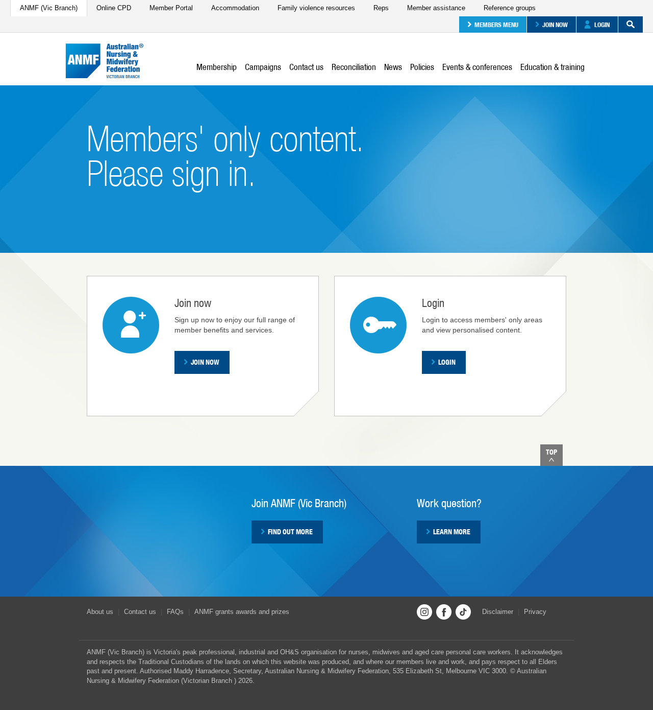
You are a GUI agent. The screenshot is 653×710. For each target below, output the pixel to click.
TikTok (463, 612)
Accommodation (235, 8)
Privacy (535, 612)
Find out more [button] (290, 532)
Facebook (443, 612)
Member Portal (171, 8)
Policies (422, 67)
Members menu (496, 24)
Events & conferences (477, 67)
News (393, 67)
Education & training (552, 67)
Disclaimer (497, 612)
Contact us (306, 67)
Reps (381, 8)
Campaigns (263, 67)
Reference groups (510, 8)
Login (602, 24)
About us (100, 612)
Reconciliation (354, 67)
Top (551, 452)
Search (630, 24)
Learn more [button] (451, 532)
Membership (216, 67)
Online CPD (113, 8)
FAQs (175, 612)
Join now (555, 24)
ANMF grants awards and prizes (241, 612)
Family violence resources (316, 8)
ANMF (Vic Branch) (49, 8)
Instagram (424, 612)
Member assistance (436, 8)
